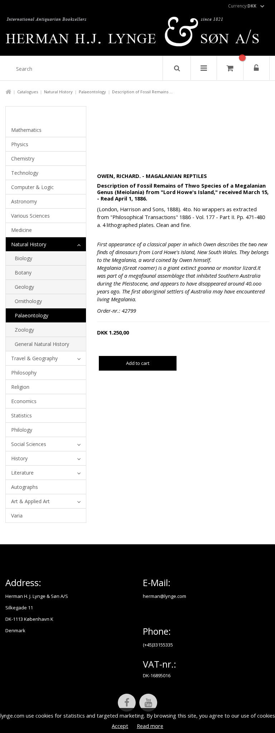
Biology (23, 258)
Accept (120, 725)
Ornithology (28, 301)
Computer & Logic (32, 187)
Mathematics (26, 130)
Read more (150, 725)
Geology (24, 286)
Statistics (21, 415)
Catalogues (27, 91)
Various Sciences (30, 215)
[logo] (138, 33)
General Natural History (42, 344)
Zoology (24, 329)
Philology (21, 429)
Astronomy (24, 201)
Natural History (58, 91)
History (19, 458)
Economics (24, 401)
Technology (24, 172)
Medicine (21, 230)
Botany (23, 272)
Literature (22, 472)
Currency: (242, 6)
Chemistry (22, 158)
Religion (20, 386)
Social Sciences (28, 444)
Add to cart (137, 363)
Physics (19, 144)
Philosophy (24, 372)
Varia (17, 515)
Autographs (24, 487)
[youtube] (148, 703)
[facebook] (127, 703)
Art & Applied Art (30, 501)
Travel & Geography (34, 358)
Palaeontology (92, 91)
